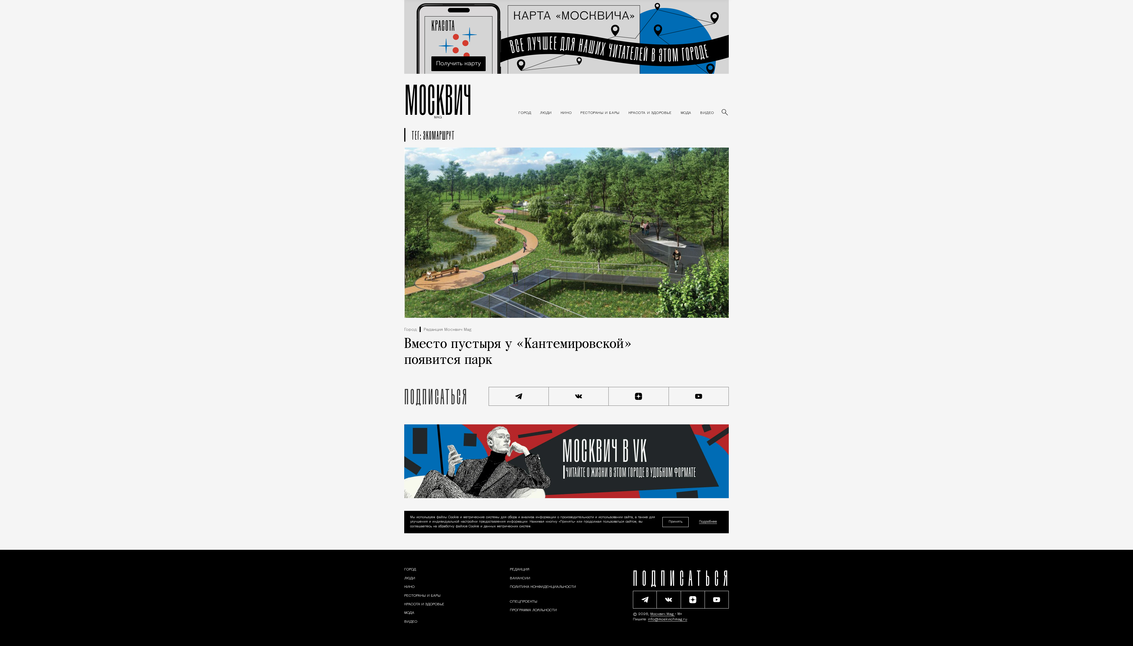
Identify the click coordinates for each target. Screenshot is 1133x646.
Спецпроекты (523, 602)
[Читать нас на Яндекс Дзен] (639, 396)
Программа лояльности (533, 610)
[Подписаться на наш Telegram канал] (519, 396)
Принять (675, 522)
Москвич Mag (662, 614)
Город (410, 330)
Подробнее (708, 522)
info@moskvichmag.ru (667, 619)
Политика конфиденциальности (543, 587)
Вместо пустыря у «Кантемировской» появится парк (518, 352)
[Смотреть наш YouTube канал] (699, 396)
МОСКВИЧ (438, 99)
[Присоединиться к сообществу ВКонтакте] (579, 396)
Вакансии (520, 578)
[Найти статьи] (725, 112)
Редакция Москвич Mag (447, 330)
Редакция (519, 569)
